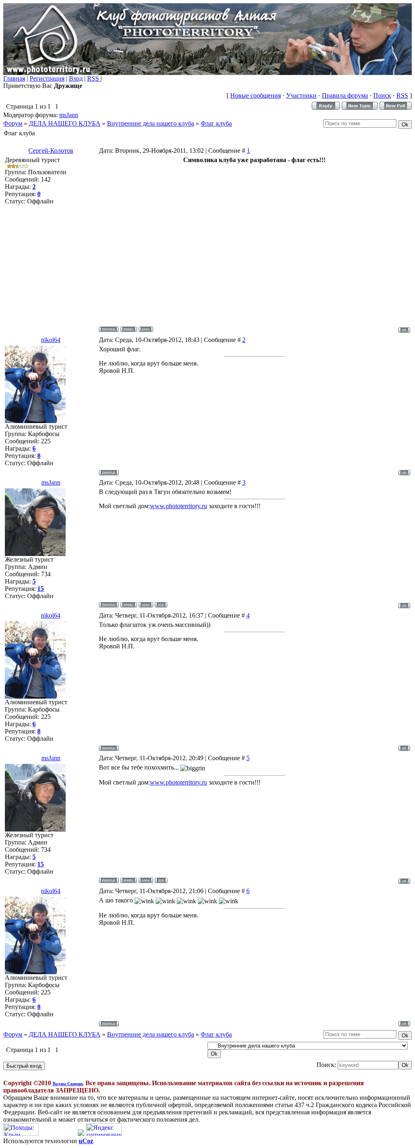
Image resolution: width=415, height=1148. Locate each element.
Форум (12, 123)
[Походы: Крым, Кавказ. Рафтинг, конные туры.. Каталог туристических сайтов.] (21, 1133)
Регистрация (47, 78)
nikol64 (50, 339)
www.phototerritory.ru (178, 505)
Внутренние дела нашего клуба (150, 123)
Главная (14, 78)
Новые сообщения (255, 95)
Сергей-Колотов (50, 150)
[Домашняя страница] (146, 329)
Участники (301, 95)
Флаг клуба (216, 123)
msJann (68, 114)
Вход (76, 78)
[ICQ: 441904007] (161, 604)
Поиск (382, 95)
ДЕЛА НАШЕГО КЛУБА (65, 123)
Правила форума (345, 95)
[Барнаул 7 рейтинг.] (81, 1133)
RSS (94, 78)
